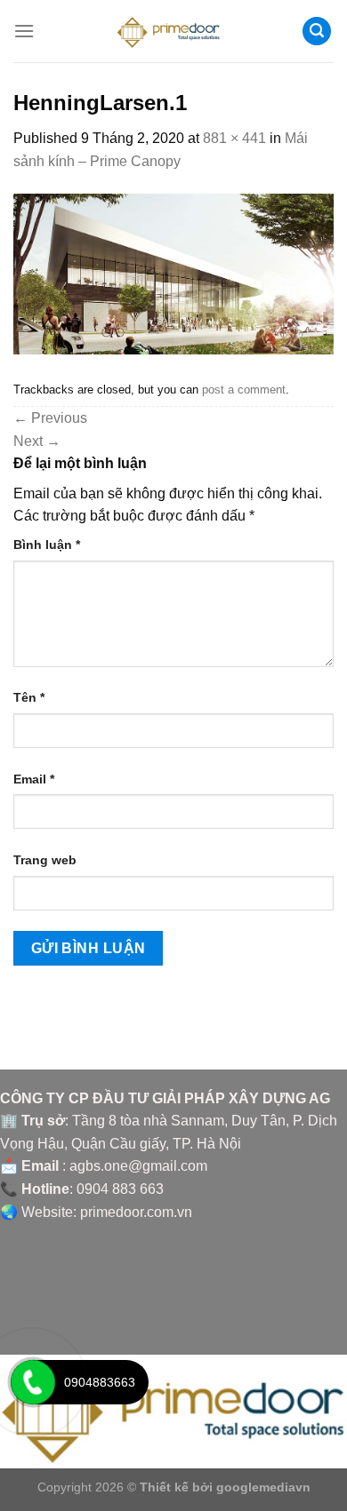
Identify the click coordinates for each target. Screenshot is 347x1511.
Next (37, 441)
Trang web (45, 860)
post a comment (244, 389)
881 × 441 (234, 138)
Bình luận (46, 544)
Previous (50, 417)
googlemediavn (263, 1487)
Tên (28, 697)
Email (33, 779)
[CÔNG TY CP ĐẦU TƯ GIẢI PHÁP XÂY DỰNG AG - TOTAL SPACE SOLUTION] (174, 31)
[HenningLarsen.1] (173, 273)
